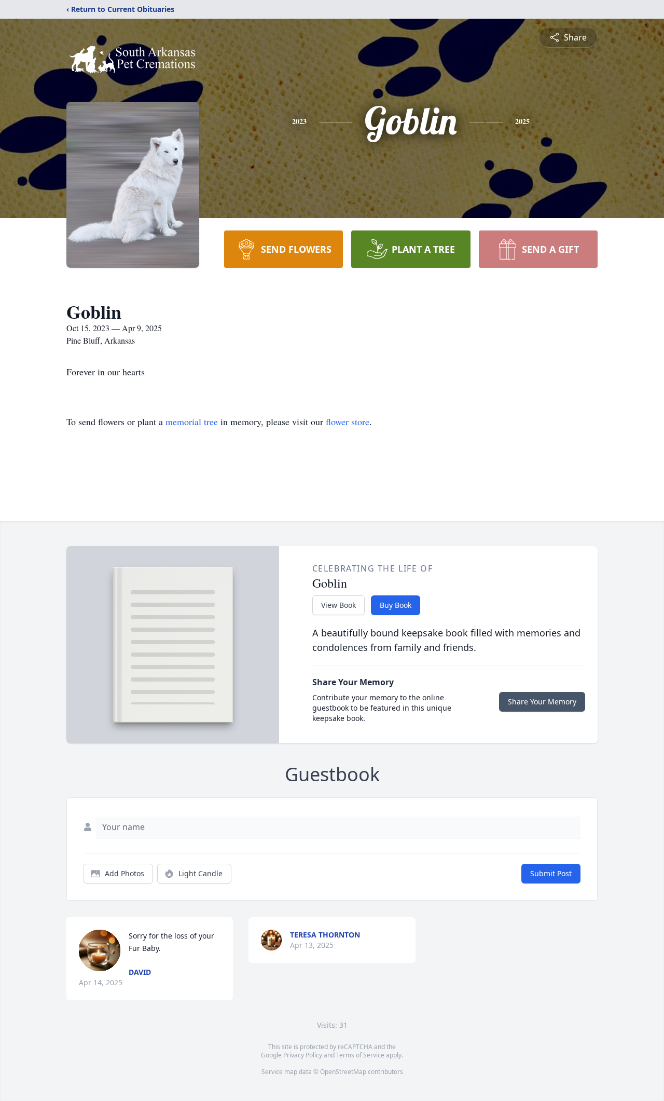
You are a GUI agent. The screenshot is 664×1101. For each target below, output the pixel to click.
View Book (338, 605)
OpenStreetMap (343, 1071)
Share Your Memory (542, 701)
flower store (347, 421)
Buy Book (395, 605)
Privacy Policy (302, 1055)
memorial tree (191, 421)
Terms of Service (360, 1055)
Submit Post (551, 873)
